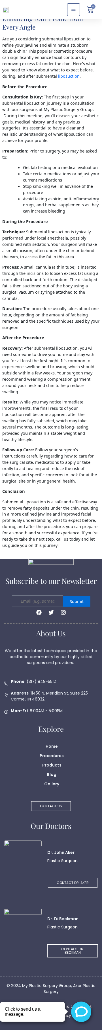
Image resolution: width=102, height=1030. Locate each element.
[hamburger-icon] (73, 9)
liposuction (69, 76)
